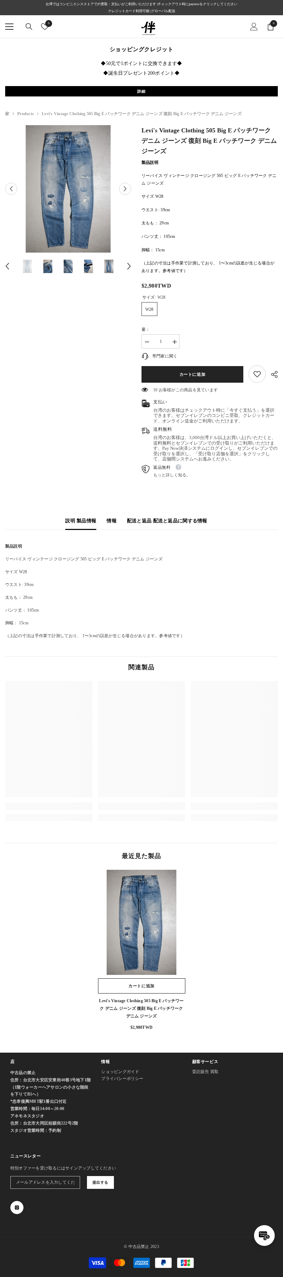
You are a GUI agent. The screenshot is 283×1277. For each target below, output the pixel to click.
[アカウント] (254, 26)
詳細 (141, 91)
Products (25, 113)
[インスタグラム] (16, 1207)
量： (146, 329)
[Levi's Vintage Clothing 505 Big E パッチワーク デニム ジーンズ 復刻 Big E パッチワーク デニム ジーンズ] (141, 922)
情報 (112, 520)
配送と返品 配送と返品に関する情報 (167, 520)
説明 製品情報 (80, 520)
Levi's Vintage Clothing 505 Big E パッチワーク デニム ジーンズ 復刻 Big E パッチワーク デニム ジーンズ (141, 1008)
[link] (257, 374)
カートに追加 (192, 374)
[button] (11, 189)
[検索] (29, 26)
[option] (68, 189)
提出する (100, 1182)
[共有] (272, 374)
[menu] (9, 26)
